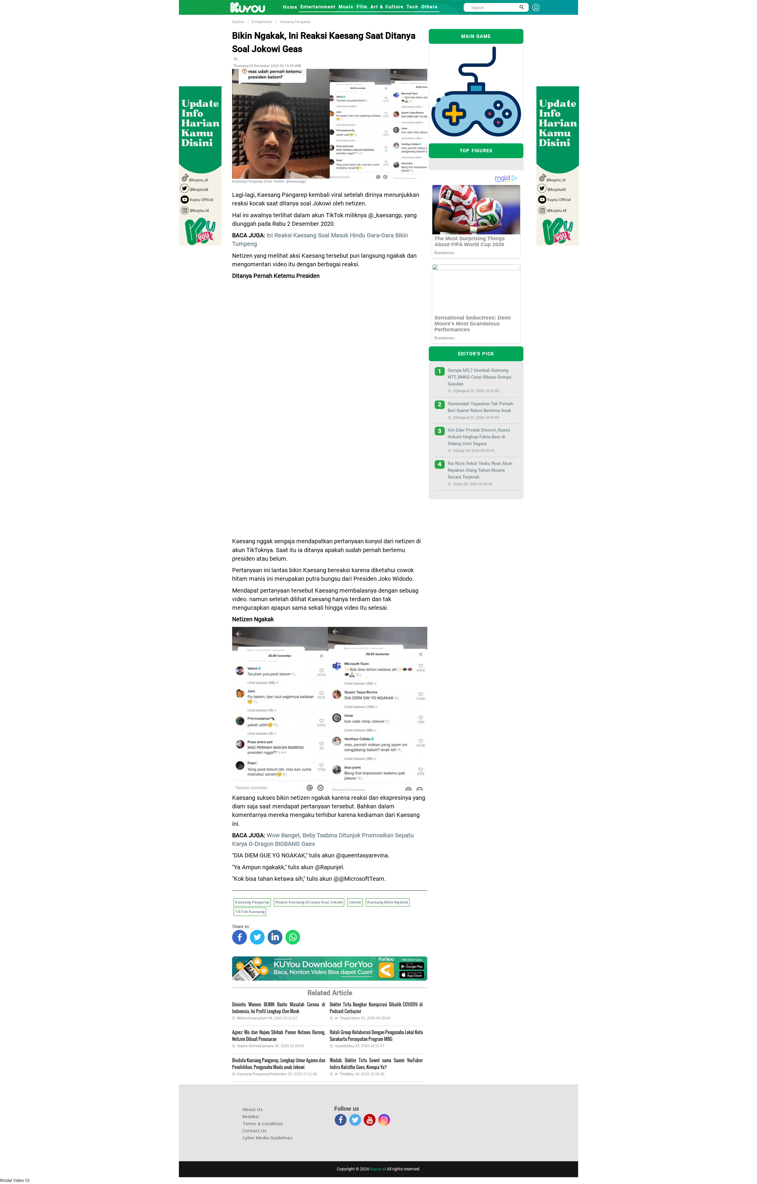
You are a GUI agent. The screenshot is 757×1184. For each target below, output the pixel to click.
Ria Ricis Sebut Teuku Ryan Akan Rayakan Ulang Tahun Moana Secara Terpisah (480, 470)
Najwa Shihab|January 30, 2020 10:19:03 (270, 1046)
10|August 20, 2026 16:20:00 (476, 391)
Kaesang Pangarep (295, 22)
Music (346, 6)
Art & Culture (387, 6)
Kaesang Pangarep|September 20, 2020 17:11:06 (277, 1074)
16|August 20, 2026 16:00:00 (476, 418)
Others (429, 6)
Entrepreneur (262, 22)
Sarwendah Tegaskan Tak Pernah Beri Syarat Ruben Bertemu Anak (480, 407)
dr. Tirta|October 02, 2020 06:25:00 (362, 1018)
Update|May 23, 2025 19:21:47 (359, 1046)
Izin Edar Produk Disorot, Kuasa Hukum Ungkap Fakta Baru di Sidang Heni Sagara (479, 436)
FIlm (362, 6)
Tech (412, 6)
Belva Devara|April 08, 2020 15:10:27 (267, 1018)
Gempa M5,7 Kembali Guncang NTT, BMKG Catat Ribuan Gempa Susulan (479, 377)
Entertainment (318, 6)
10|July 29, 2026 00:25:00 (474, 451)
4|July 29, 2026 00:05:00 (473, 484)
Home (290, 7)
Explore (238, 22)
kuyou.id (378, 1169)
